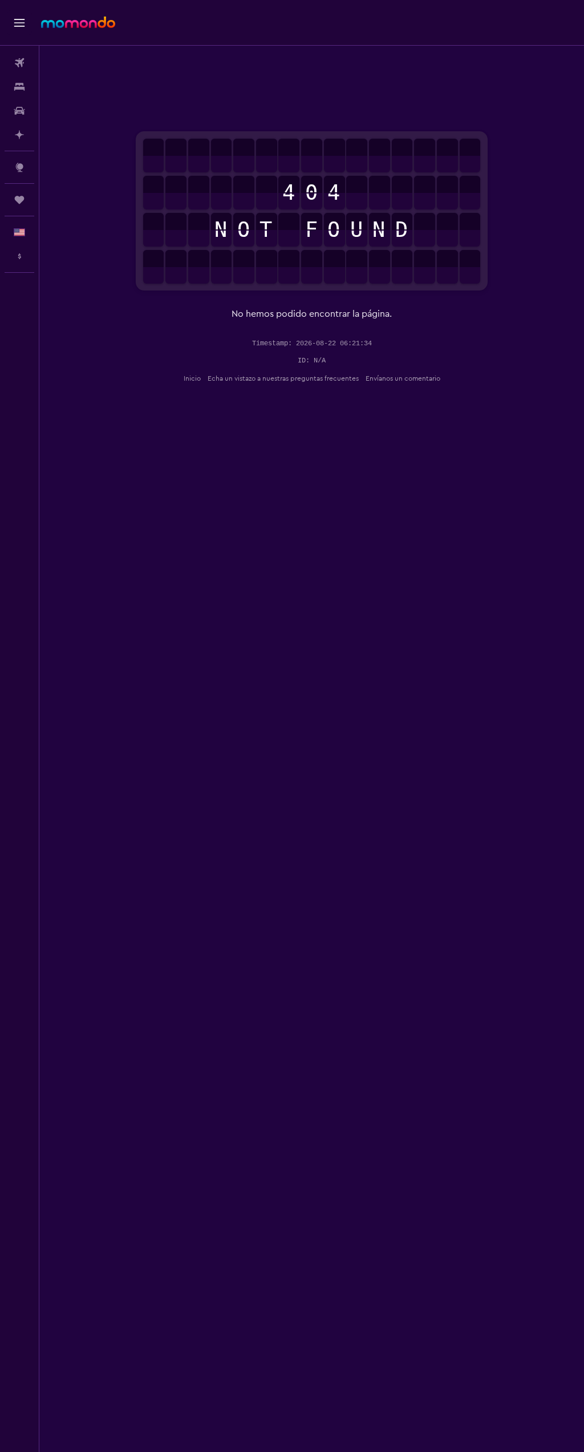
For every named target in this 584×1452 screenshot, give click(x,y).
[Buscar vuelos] (19, 62)
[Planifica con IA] (19, 134)
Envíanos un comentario (403, 378)
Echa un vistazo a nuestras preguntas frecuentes (283, 378)
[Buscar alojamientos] (19, 86)
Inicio (192, 378)
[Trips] (19, 199)
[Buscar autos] (19, 110)
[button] (19, 22)
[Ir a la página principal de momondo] (78, 22)
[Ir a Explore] (19, 167)
